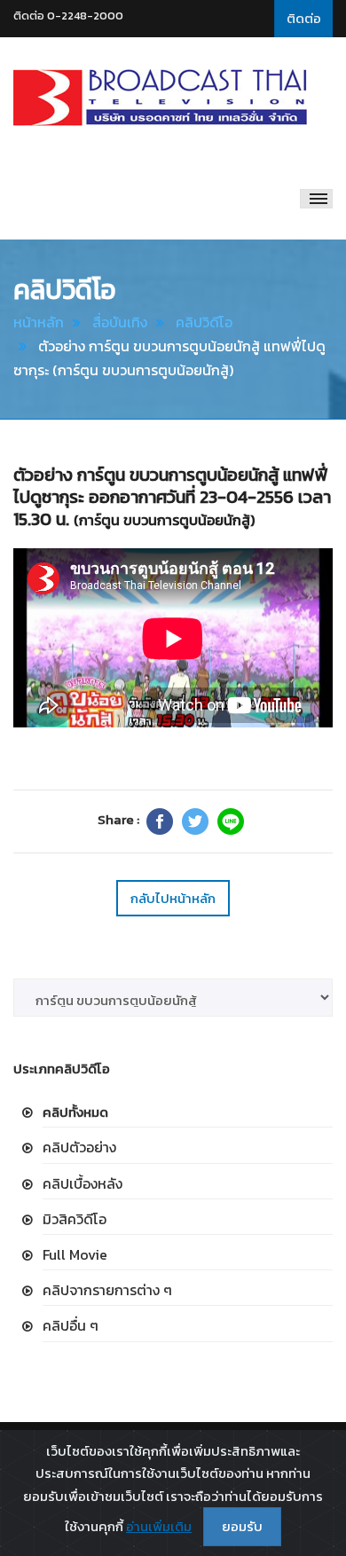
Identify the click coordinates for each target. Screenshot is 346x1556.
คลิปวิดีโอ (204, 322)
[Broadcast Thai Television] (160, 97)
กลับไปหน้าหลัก (173, 898)
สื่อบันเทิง (119, 322)
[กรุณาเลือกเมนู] (316, 198)
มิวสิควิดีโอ (74, 1219)
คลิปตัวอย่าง (79, 1147)
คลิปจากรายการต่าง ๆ (107, 1290)
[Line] (230, 821)
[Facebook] (159, 821)
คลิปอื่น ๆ (70, 1325)
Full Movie (75, 1254)
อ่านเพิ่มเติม (159, 1526)
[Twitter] (195, 821)
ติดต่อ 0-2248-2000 (68, 15)
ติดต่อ (304, 18)
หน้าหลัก (38, 322)
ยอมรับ (242, 1526)
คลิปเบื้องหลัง (82, 1183)
